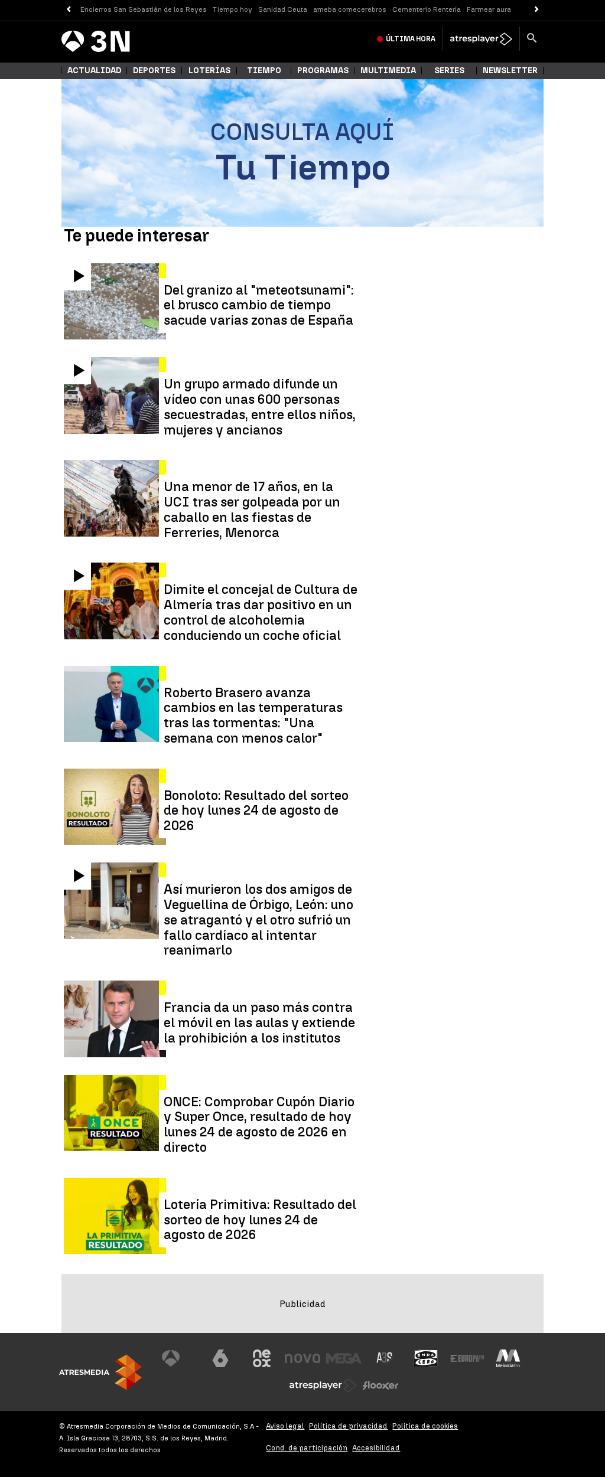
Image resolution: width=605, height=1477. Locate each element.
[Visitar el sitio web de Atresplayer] (323, 1385)
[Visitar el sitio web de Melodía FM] (508, 1358)
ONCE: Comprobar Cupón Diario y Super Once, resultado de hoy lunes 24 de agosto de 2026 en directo (259, 1124)
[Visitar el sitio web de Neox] (261, 1358)
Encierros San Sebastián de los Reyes (143, 9)
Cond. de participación (306, 1447)
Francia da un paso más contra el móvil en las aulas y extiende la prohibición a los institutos (259, 1022)
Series (449, 71)
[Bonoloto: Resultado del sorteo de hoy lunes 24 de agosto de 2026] (116, 807)
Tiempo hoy (232, 9)
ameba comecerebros (349, 9)
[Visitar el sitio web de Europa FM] (467, 1358)
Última (410, 39)
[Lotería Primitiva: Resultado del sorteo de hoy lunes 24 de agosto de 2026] (116, 1216)
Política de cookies (425, 1426)
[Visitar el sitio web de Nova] (302, 1358)
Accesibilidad (376, 1447)
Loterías (209, 71)
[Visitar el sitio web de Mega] (344, 1358)
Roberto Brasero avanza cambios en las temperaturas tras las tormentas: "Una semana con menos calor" (253, 715)
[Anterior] (68, 9)
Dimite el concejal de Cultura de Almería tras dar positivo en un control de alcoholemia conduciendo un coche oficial (260, 612)
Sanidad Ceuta (282, 9)
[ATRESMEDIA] (100, 1372)
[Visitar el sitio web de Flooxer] (380, 1385)
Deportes (154, 71)
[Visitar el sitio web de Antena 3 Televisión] (179, 1358)
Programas (323, 71)
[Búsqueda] (532, 39)
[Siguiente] (537, 9)
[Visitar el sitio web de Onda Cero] (426, 1358)
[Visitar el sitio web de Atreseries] (385, 1358)
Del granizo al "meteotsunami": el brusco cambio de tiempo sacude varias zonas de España (259, 305)
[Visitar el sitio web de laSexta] (220, 1358)
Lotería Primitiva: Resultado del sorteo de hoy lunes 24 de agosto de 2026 (260, 1220)
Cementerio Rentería (426, 9)
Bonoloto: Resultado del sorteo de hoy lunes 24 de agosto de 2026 (256, 811)
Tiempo (264, 71)
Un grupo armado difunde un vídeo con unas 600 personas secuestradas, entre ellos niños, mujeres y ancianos (260, 407)
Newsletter (510, 71)
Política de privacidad (348, 1426)
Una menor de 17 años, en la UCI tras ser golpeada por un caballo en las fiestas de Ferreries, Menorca (252, 509)
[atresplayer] (481, 39)
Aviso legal (285, 1426)
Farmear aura (489, 9)
